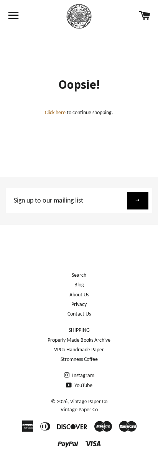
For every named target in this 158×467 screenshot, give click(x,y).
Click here (55, 113)
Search (79, 275)
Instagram (82, 376)
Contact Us (79, 314)
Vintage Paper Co (88, 402)
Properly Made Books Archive (79, 340)
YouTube (82, 386)
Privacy (79, 304)
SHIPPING (79, 330)
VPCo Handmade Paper (79, 350)
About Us (79, 295)
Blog (79, 285)
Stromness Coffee (79, 359)
